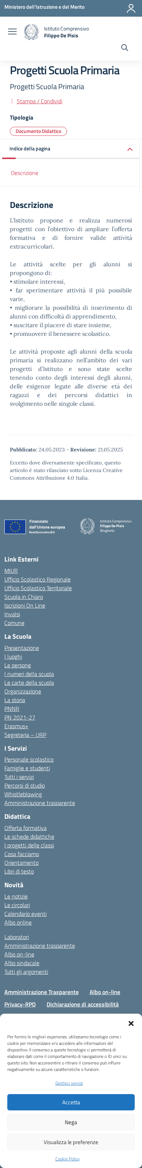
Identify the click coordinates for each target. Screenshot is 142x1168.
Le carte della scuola (29, 682)
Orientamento (21, 862)
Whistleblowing (23, 794)
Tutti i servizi (19, 776)
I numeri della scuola (29, 673)
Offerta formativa (25, 827)
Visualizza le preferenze (71, 1142)
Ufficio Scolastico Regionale (37, 579)
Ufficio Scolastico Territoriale (38, 588)
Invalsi (12, 614)
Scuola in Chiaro (23, 596)
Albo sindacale (21, 963)
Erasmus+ (16, 726)
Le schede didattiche (29, 836)
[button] (131, 1022)
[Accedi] (131, 8)
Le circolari (17, 905)
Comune (14, 622)
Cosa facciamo (21, 854)
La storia (14, 700)
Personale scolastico (29, 759)
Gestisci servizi (69, 1083)
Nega (71, 1122)
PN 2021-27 (19, 717)
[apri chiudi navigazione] (12, 32)
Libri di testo (19, 871)
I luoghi (13, 656)
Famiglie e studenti (27, 768)
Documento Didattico (38, 131)
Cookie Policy (67, 1158)
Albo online (18, 922)
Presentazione (21, 647)
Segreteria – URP (25, 734)
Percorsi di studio (24, 785)
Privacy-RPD (20, 1004)
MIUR (11, 570)
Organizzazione (22, 691)
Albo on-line (19, 954)
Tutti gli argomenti (26, 971)
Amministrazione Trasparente (41, 992)
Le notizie (16, 896)
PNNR (11, 708)
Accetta (71, 1102)
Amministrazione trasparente (39, 802)
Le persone (17, 665)
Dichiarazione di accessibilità (83, 1004)
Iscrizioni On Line (24, 605)
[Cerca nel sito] (124, 48)
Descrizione (24, 172)
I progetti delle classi (29, 845)
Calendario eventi (25, 913)
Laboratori (16, 937)
